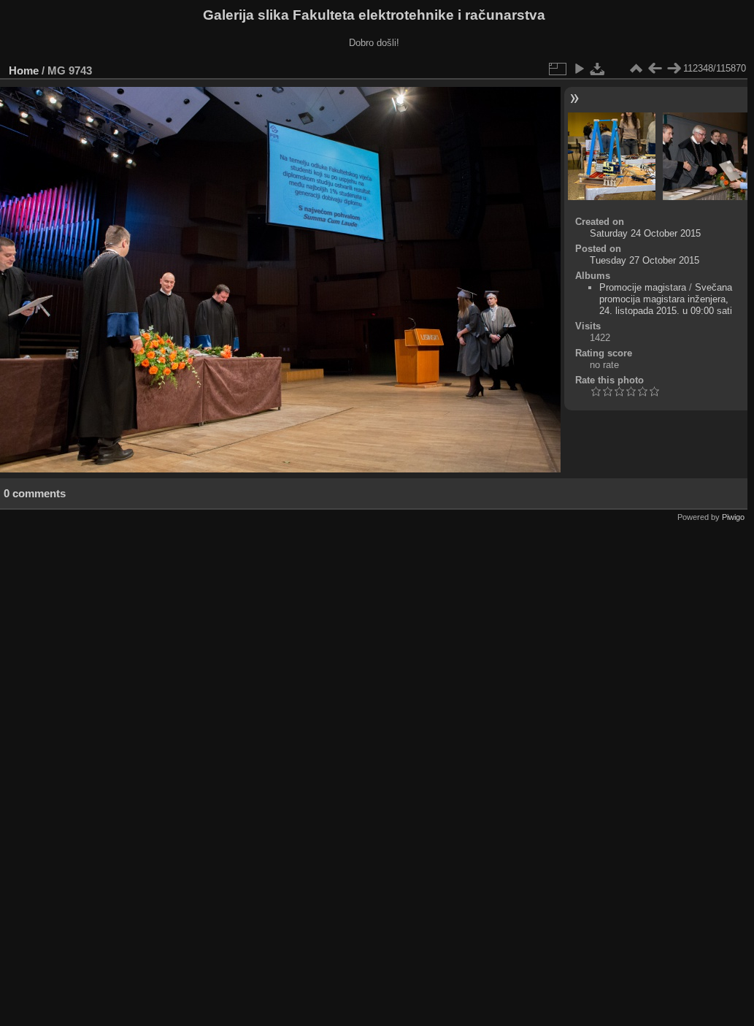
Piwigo (733, 517)
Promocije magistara (642, 287)
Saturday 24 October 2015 (645, 233)
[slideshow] (578, 68)
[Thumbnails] (635, 68)
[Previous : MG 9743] (654, 68)
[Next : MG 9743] (673, 68)
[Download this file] (597, 68)
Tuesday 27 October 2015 (644, 260)
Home (24, 70)
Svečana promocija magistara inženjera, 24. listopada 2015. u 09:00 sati (665, 299)
